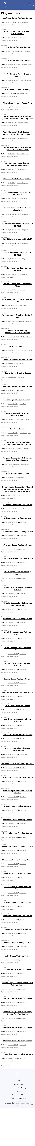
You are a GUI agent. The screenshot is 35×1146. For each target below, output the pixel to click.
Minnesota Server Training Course (17, 860)
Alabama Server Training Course (17, 1041)
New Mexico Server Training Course (17, 764)
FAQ (19, 1081)
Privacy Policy (17, 1105)
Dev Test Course (17, 429)
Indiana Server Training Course (17, 518)
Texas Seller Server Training (17, 474)
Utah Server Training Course (17, 60)
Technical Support (22, 22)
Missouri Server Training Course (17, 833)
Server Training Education (18, 1098)
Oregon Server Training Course (17, 679)
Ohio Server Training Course (17, 706)
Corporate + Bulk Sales (18, 1095)
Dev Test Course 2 (17, 346)
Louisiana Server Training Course (17, 18)
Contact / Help (18, 1084)
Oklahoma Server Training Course (17, 692)
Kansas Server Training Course (17, 929)
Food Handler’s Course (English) (17, 239)
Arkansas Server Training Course (17, 1027)
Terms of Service (24, 1103)
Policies (17, 1103)
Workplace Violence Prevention (17, 103)
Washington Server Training (17, 400)
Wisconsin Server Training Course (17, 558)
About (19, 1091)
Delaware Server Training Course (17, 360)
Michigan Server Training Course (17, 873)
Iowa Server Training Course (17, 47)
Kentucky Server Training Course (17, 916)
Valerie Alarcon (24, 419)
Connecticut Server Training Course (17, 1054)
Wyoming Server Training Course (17, 545)
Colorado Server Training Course (17, 998)
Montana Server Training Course (17, 820)
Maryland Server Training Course (17, 505)
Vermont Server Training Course (17, 619)
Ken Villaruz (22, 38)
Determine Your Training (19, 1088)
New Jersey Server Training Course (17, 777)
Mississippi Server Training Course (17, 846)
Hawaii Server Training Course (17, 969)
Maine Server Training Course (17, 902)
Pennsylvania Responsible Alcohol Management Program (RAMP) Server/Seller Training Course (17, 489)
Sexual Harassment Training (17, 90)
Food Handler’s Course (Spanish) (17, 179)
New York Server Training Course (17, 735)
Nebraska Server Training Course (17, 386)
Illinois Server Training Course (17, 943)
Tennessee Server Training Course (17, 532)
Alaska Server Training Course (17, 373)
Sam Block (21, 290)
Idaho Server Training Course (18, 956)
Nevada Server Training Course (17, 806)
